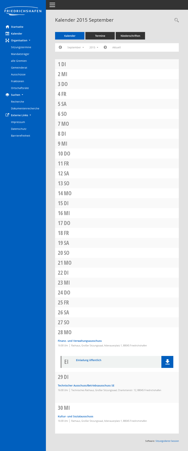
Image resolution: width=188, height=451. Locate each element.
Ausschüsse (18, 74)
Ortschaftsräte (20, 88)
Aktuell (116, 47)
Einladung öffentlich (88, 360)
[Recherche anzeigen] (176, 20)
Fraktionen (17, 81)
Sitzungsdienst (167, 441)
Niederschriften (130, 36)
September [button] (74, 47)
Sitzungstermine (21, 47)
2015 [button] (92, 47)
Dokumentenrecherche (25, 108)
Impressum (18, 122)
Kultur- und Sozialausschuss (75, 416)
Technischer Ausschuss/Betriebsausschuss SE (86, 385)
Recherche (17, 101)
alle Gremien (19, 61)
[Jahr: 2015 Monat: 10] (105, 47)
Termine (100, 36)
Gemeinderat (19, 67)
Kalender (16, 33)
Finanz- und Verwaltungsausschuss (80, 341)
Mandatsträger (20, 54)
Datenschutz (18, 129)
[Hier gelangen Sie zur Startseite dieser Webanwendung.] (23, 11)
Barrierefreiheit (20, 135)
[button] (23, 40)
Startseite (17, 26)
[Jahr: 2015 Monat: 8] (60, 47)
